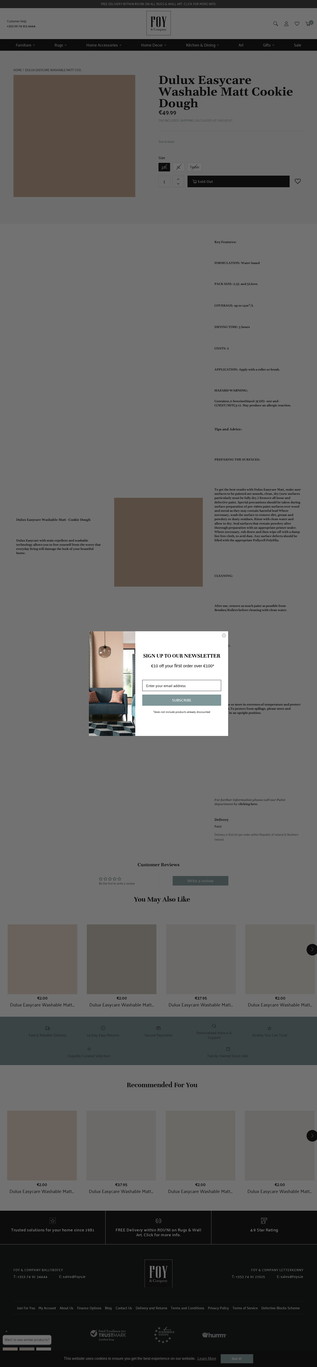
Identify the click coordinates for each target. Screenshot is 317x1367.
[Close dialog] (224, 635)
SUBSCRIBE (181, 700)
